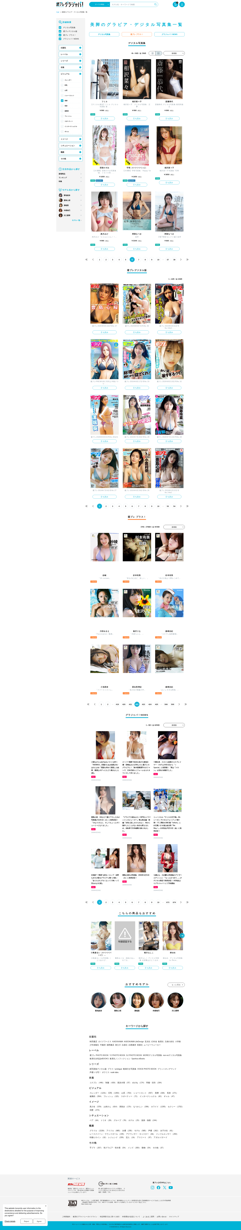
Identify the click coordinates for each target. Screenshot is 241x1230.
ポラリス (105, 1072)
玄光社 (147, 1041)
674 (174, 902)
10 (158, 260)
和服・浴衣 (154, 1083)
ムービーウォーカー (152, 1045)
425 (156, 704)
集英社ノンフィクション (120, 1059)
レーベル (64, 54)
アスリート (145, 1137)
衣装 (62, 67)
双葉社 (140, 1045)
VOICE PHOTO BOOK (147, 1069)
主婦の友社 (169, 1041)
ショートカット (69, 95)
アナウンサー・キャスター (140, 1134)
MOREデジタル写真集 (152, 1055)
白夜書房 (132, 1045)
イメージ (64, 139)
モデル (140, 1130)
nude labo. (114, 1072)
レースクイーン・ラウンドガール (107, 1134)
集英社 (161, 1041)
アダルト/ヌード (160, 1137)
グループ (120, 1120)
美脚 (66, 100)
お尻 (66, 90)
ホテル (134, 1120)
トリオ (107, 1120)
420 (123, 704)
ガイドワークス (104, 1041)
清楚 (95, 1110)
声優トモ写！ (95, 1072)
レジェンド (116, 1137)
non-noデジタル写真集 (172, 1055)
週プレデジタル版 (70, 31)
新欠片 (118, 1045)
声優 (153, 1130)
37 (168, 260)
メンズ (134, 1148)
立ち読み (104, 118)
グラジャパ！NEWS (71, 39)
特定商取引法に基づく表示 (109, 1216)
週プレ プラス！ (69, 35)
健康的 (67, 111)
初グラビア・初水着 (115, 1148)
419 (117, 704)
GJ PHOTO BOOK (134, 1055)
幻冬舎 (154, 1041)
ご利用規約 (66, 1216)
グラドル (97, 1130)
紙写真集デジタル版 (98, 1069)
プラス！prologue (115, 1069)
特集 (60, 181)
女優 (127, 1130)
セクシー (176, 1107)
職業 (62, 152)
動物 (147, 1148)
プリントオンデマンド (167, 1069)
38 (174, 260)
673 (167, 902)
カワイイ (159, 1107)
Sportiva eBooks (138, 1059)
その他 (63, 159)
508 (166, 704)
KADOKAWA (117, 1041)
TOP (57, 12)
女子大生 (167, 1130)
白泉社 (125, 1045)
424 (150, 704)
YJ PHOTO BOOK (117, 1055)
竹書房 (103, 1045)
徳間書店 (110, 1045)
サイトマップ (174, 1216)
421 (130, 704)
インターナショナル (71, 126)
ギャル (67, 131)
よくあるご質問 (148, 1216)
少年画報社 (94, 1045)
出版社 (63, 48)
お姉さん (111, 1107)
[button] (182, 935)
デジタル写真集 (69, 28)
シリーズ (64, 61)
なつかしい (141, 1107)
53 (168, 506)
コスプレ (97, 1083)
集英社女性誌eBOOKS (99, 1059)
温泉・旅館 (149, 1120)
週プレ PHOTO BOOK (99, 1055)
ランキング (63, 178)
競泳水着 (124, 1083)
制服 (110, 1083)
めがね (138, 1083)
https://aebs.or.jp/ (86, 1204)
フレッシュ (68, 116)
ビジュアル (65, 74)
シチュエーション (68, 146)
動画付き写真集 (129, 1069)
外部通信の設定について (131, 1216)
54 (174, 506)
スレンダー (68, 80)
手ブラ (96, 1148)
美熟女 (125, 1107)
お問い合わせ (162, 1216)
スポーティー (69, 121)
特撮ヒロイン (98, 1137)
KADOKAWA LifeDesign (134, 1041)
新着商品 (62, 174)
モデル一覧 (76, 220)
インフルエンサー (167, 1134)
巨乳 (66, 85)
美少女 (96, 1107)
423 (143, 704)
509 (172, 704)
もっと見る (176, 985)
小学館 (178, 1041)
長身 (66, 106)
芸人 (131, 1137)
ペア (95, 1120)
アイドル (113, 1130)
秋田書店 (93, 1041)
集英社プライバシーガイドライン (85, 1216)
